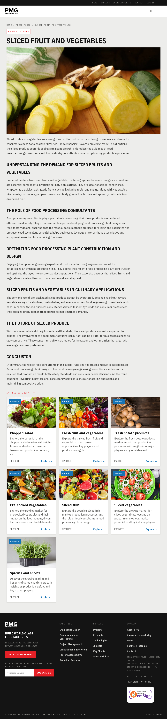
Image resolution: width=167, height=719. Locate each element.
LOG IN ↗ (152, 2)
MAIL (146, 676)
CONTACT (139, 2)
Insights (97, 645)
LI (133, 676)
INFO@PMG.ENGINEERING (138, 667)
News (130, 640)
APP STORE (146, 682)
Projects (97, 629)
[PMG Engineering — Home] (11, 11)
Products (98, 635)
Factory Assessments (71, 654)
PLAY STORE (132, 682)
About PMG (133, 629)
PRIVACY (150, 714)
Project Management (71, 644)
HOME (9, 25)
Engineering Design (70, 629)
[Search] (151, 11)
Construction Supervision (73, 649)
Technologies (100, 640)
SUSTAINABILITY (122, 2)
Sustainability (101, 656)
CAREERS (105, 2)
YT (128, 676)
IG (141, 676)
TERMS (159, 714)
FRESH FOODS (23, 25)
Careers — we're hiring (139, 635)
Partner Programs (137, 645)
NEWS (95, 2)
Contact (131, 651)
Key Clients (99, 651)
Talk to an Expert (20, 654)
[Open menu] (159, 11)
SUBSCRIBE (44, 672)
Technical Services (70, 660)
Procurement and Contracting (69, 637)
